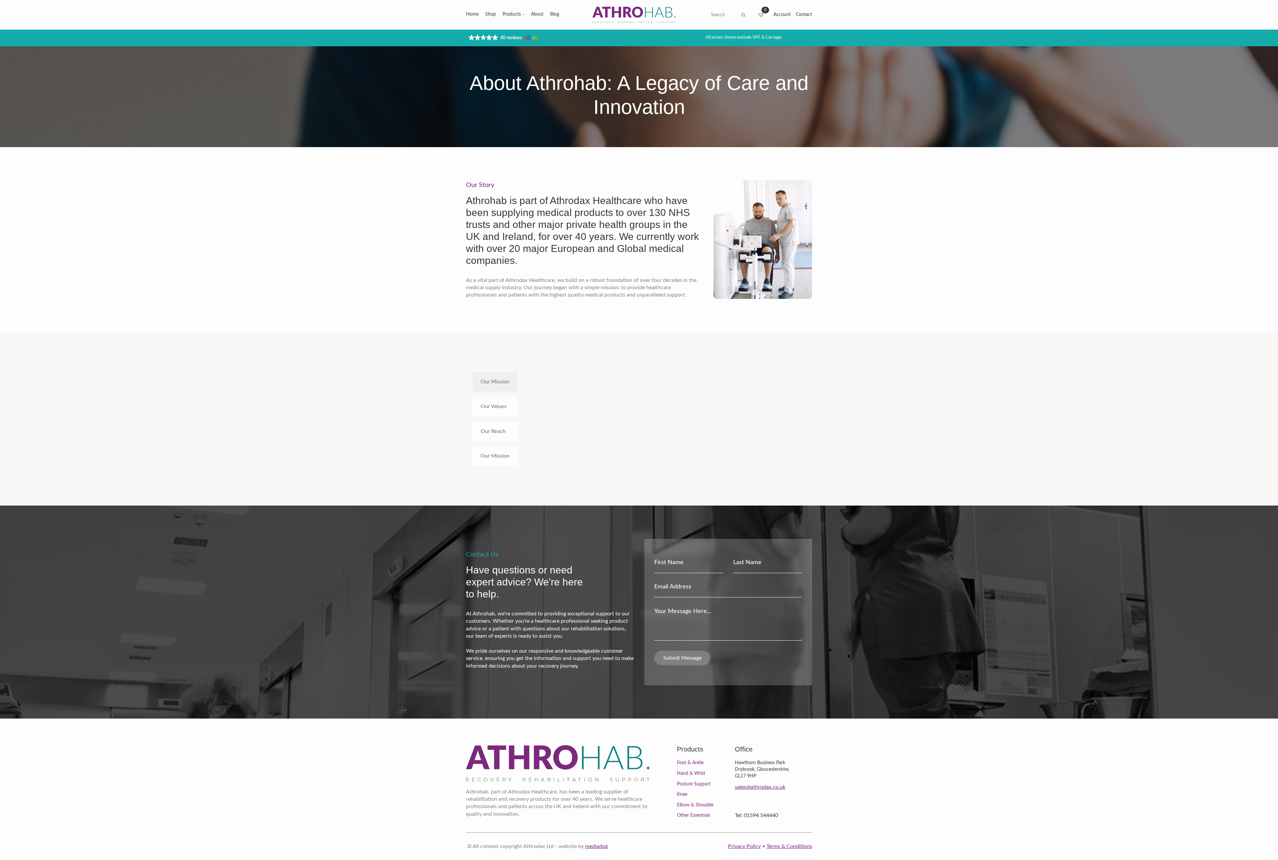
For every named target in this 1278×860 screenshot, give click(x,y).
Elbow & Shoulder (695, 805)
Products (512, 14)
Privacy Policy (744, 846)
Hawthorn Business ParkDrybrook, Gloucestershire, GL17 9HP (762, 769)
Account (782, 14)
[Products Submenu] (522, 14)
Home (472, 14)
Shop (490, 14)
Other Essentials (693, 815)
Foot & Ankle (690, 762)
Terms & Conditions (789, 846)
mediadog (596, 846)
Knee (682, 794)
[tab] (495, 381)
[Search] (743, 15)
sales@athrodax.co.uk (760, 787)
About (537, 14)
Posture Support (694, 784)
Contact (804, 14)
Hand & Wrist (691, 773)
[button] (503, 38)
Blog (554, 14)
